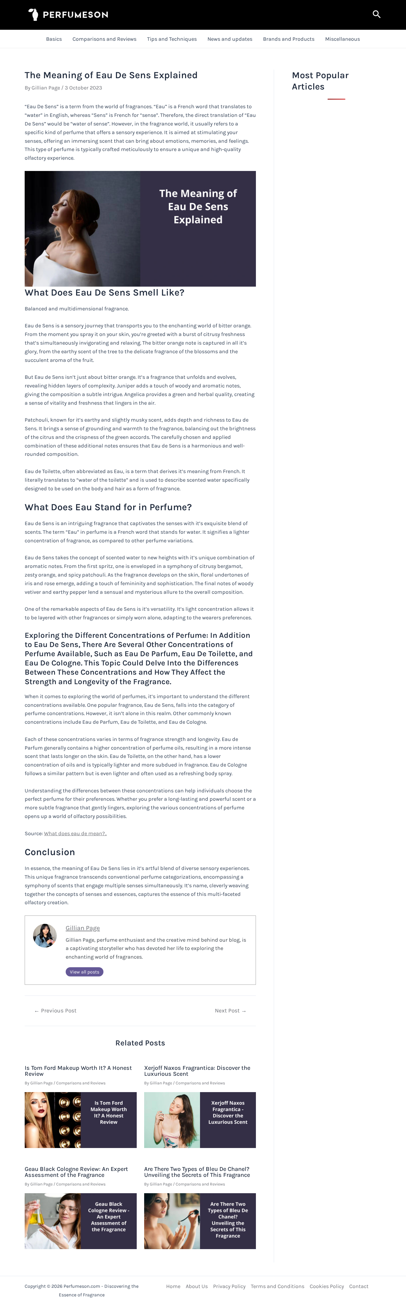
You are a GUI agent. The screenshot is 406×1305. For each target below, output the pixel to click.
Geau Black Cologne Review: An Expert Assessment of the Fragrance (76, 1172)
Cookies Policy (327, 1286)
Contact (359, 1286)
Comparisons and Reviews (104, 39)
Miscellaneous (342, 39)
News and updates (229, 39)
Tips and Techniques (172, 39)
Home (173, 1286)
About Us (197, 1286)
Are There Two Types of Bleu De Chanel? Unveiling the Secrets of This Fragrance (197, 1172)
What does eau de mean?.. (75, 833)
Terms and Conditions (277, 1286)
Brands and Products (288, 39)
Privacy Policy (229, 1286)
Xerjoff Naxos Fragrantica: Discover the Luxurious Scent (197, 1070)
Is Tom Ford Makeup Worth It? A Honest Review (78, 1070)
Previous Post (55, 1010)
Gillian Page (83, 928)
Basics (54, 39)
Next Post (231, 1010)
